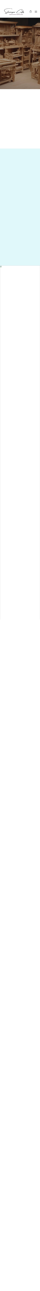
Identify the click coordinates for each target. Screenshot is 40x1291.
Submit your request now (17, 683)
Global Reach (20, 65)
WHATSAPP (20, 44)
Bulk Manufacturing (20, 69)
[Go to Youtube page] (26, 635)
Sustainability (10, 644)
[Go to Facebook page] (14, 635)
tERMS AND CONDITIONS (12, 662)
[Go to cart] (30, 11)
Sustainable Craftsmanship (21, 50)
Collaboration (28, 644)
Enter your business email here (16, 672)
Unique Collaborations (20, 78)
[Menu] (36, 12)
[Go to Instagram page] (20, 635)
